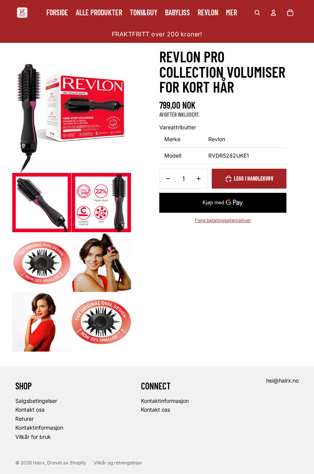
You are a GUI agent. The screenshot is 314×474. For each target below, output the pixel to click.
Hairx (39, 463)
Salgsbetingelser (36, 400)
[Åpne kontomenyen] (273, 12)
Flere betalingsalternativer (223, 220)
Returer (24, 418)
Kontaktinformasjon (39, 427)
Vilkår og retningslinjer (118, 463)
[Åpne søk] (257, 12)
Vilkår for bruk (33, 436)
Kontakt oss (29, 409)
